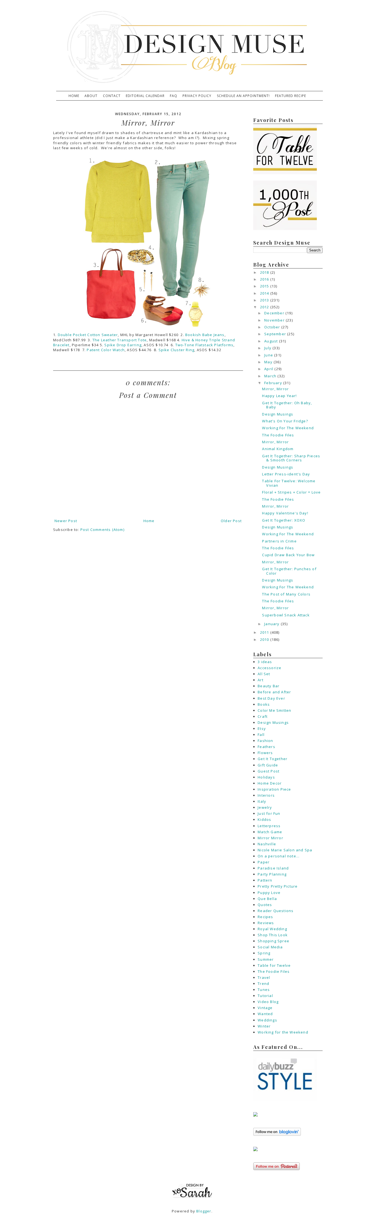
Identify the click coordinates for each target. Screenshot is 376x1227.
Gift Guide (268, 765)
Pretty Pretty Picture (278, 886)
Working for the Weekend (283, 1032)
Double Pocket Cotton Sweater (88, 334)
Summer (266, 959)
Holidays (266, 777)
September (275, 333)
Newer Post (66, 520)
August (271, 341)
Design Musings (277, 414)
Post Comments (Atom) (102, 529)
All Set (264, 673)
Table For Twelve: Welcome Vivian (288, 483)
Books (264, 704)
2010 (265, 639)
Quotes (265, 904)
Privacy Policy (196, 96)
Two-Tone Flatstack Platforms (204, 344)
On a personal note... (278, 856)
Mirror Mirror (270, 837)
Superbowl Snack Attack (285, 615)
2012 (265, 306)
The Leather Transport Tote (119, 339)
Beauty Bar (268, 685)
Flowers (265, 752)
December (274, 313)
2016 (265, 279)
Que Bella (267, 898)
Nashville (267, 843)
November (275, 320)
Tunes (264, 989)
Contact (112, 96)
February (273, 382)
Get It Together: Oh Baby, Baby (287, 405)
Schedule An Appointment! (243, 96)
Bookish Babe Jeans (205, 334)
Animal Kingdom (277, 448)
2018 (265, 272)
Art (260, 679)
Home (74, 96)
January (272, 623)
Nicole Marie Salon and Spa (285, 849)
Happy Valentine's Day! (285, 513)
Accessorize (269, 667)
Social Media (270, 947)
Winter (264, 1026)
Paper (263, 862)
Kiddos (264, 819)
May (269, 361)
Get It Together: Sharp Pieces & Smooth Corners (291, 458)
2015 (265, 286)
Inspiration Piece (274, 789)
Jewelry (265, 807)
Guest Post (268, 771)
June (269, 355)
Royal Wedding (272, 928)
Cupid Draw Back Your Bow (288, 554)
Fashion (265, 740)
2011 (265, 632)
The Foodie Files (278, 435)
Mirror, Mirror (275, 388)
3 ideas (265, 661)
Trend (263, 983)
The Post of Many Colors (286, 594)
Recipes (265, 916)
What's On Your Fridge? (285, 421)
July (268, 347)
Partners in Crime (279, 541)
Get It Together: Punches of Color (289, 571)
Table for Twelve (274, 965)
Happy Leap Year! (279, 395)
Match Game (270, 831)
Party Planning (272, 874)
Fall (261, 734)
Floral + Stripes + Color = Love (291, 492)
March (270, 375)
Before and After (274, 691)
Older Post (231, 520)
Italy (262, 801)
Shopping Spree (273, 940)
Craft (263, 716)
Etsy (262, 728)
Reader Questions (275, 910)
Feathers (266, 746)
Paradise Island (273, 868)
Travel (264, 977)
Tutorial (265, 995)
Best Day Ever (271, 698)
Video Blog (268, 1001)
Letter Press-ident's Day (286, 474)
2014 (265, 293)
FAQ (173, 96)
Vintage (265, 1007)
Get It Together (272, 758)
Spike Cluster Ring (177, 349)
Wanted (265, 1013)
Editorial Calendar (145, 96)
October (272, 327)
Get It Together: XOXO (283, 520)
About (91, 96)
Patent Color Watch (106, 349)
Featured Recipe (290, 96)
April (269, 368)
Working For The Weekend (288, 427)
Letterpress (269, 825)
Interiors (266, 795)
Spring (264, 953)
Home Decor (270, 783)
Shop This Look (273, 934)
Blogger (203, 1211)
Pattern (265, 880)
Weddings (267, 1020)
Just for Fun (269, 813)
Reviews (266, 922)
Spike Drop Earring (122, 344)
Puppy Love (269, 892)
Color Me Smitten (274, 710)
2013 (265, 300)
